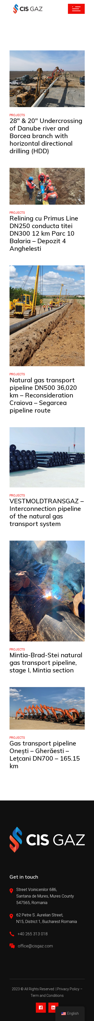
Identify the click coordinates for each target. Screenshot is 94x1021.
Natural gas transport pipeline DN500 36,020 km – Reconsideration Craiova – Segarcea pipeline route (43, 395)
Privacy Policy (68, 989)
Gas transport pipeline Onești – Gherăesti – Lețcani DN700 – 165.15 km (45, 754)
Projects (17, 115)
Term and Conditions (47, 996)
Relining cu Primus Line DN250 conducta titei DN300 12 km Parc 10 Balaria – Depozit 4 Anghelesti (44, 233)
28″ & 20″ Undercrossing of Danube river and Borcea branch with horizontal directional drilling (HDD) (46, 136)
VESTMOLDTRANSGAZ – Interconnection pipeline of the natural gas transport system (47, 512)
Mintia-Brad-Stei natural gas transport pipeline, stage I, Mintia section (46, 662)
